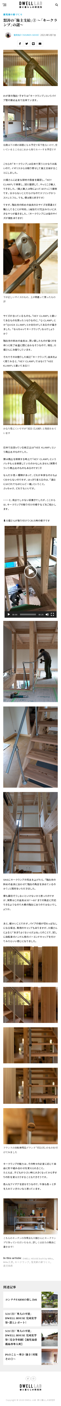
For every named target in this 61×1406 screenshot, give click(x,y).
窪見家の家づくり (40, 1262)
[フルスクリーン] (52, 614)
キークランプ (22, 1262)
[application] (31, 572)
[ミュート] (47, 614)
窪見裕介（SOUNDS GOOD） (27, 34)
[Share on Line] (33, 44)
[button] (30, 571)
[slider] (28, 614)
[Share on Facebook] (20, 44)
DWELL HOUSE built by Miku (38, 1259)
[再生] (8, 614)
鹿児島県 (8, 1266)
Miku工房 (8, 1262)
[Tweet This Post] (27, 44)
